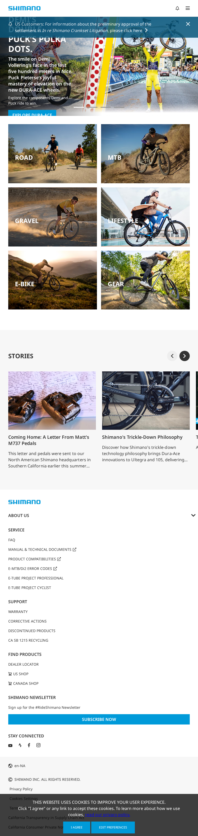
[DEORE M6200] (119, 107)
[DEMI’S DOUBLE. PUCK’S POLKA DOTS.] (79, 107)
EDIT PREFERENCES (113, 827)
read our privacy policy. (107, 814)
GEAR (116, 284)
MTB (114, 157)
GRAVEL (27, 220)
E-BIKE (24, 284)
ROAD (24, 157)
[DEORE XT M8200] (106, 107)
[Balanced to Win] (92, 107)
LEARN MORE (25, 94)
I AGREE (76, 827)
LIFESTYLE (123, 220)
